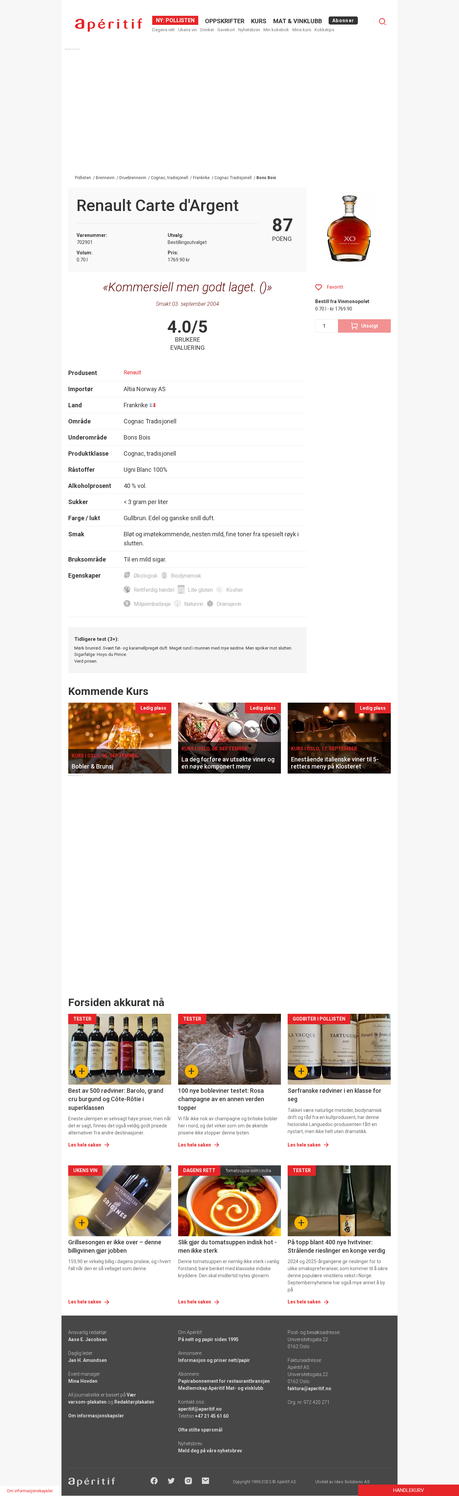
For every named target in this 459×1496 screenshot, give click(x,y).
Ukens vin (187, 29)
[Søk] (382, 21)
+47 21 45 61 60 (211, 1416)
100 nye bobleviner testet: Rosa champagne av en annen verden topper (221, 1099)
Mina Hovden (82, 1381)
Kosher (234, 590)
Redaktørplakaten (134, 1402)
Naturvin (193, 604)
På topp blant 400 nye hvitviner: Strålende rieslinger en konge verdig (336, 1246)
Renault (132, 372)
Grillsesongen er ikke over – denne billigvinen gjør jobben (114, 1246)
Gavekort (226, 29)
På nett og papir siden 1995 (208, 1339)
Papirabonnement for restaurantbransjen (224, 1381)
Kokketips (324, 29)
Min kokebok (276, 29)
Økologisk (146, 576)
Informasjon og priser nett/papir (214, 1360)
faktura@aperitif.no (309, 1388)
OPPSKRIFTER (224, 21)
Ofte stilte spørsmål (200, 1429)
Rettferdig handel (154, 590)
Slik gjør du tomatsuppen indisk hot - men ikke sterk (227, 1246)
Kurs (258, 21)
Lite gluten (200, 590)
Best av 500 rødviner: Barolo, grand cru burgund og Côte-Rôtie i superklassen (115, 1099)
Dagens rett (163, 29)
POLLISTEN (179, 20)
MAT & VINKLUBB (297, 21)
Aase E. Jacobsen (87, 1339)
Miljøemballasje (152, 604)
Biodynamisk (186, 576)
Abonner (343, 20)
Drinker (207, 29)
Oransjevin (229, 604)
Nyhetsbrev (249, 29)
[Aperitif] (108, 25)
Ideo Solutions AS (352, 1482)
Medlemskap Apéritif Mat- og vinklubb (220, 1388)
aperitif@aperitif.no (200, 1409)
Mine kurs (301, 29)
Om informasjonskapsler (96, 1415)
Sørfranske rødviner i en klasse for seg (334, 1095)
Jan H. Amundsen (87, 1360)
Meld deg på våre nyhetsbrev (210, 1450)
